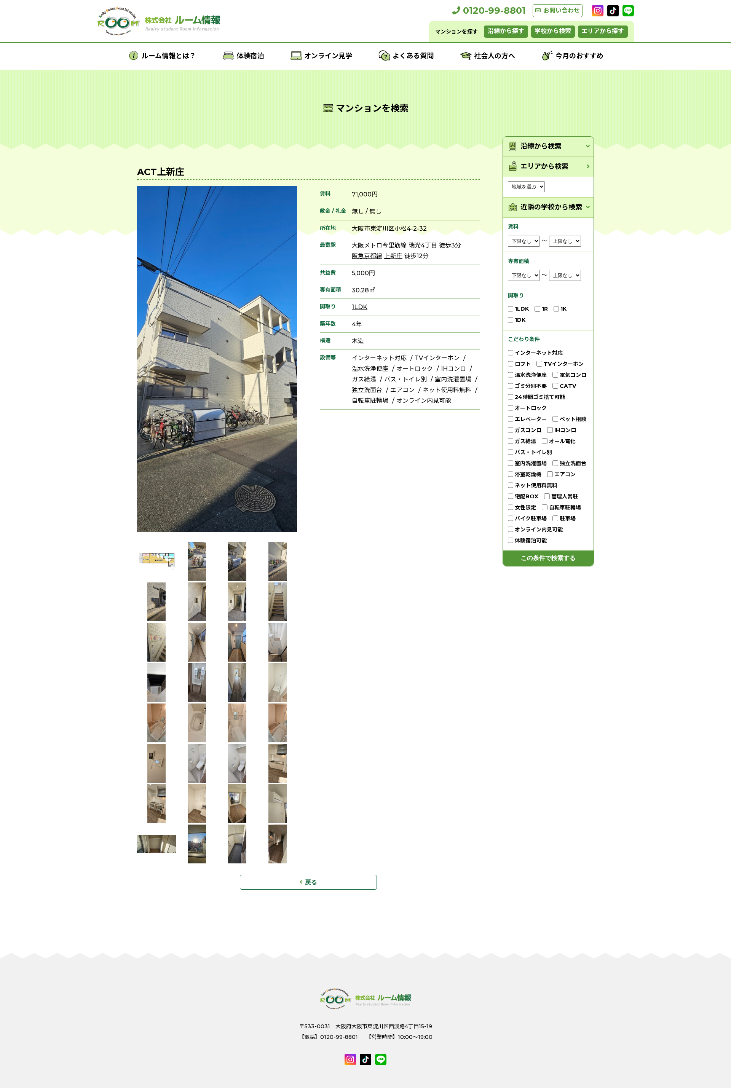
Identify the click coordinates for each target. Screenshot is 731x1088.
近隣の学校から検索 (551, 207)
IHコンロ (453, 368)
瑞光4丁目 (423, 245)
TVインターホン (437, 358)
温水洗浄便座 (370, 368)
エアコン (402, 390)
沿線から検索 (541, 146)
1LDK (359, 307)
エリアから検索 (544, 167)
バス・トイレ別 (405, 379)
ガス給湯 (364, 379)
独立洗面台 (367, 390)
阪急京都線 (367, 256)
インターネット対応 (379, 358)
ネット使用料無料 (447, 390)
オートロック (414, 368)
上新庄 (393, 256)
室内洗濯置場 (453, 379)
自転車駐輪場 (370, 400)
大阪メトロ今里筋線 (379, 245)
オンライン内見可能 (423, 400)
